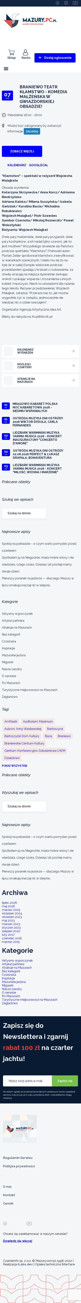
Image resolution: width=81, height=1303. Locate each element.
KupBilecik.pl (42, 316)
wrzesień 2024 (12, 913)
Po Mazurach (11, 683)
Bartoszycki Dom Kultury (21, 736)
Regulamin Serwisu (17, 1158)
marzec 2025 (11, 910)
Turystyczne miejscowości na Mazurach (29, 690)
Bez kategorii (11, 634)
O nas (7, 1186)
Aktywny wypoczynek (17, 613)
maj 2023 (8, 920)
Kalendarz (17, 165)
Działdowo (12, 758)
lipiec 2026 (9, 902)
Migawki (7, 662)
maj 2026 (8, 906)
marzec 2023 (11, 924)
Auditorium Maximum (38, 721)
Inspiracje (8, 648)
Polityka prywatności (19, 1166)
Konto (26, 58)
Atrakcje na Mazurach (17, 627)
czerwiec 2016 (12, 938)
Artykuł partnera (13, 620)
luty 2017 (8, 934)
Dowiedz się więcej (17, 1241)
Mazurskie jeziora (14, 655)
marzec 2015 (11, 942)
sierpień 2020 (11, 931)
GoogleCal (38, 165)
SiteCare (68, 1264)
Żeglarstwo (10, 697)
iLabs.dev (25, 1264)
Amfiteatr (10, 721)
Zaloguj (32, 131)
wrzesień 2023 (12, 917)
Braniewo (64, 736)
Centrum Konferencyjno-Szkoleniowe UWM (34, 750)
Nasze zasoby (12, 669)
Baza (48, 736)
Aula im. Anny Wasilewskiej (22, 729)
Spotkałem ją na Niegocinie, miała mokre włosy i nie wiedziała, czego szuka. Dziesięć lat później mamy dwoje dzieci (38, 564)
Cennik (8, 1203)
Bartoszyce (55, 729)
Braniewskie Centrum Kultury (24, 743)
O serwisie (9, 676)
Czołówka (9, 641)
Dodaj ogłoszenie (58, 58)
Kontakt (9, 1195)
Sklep (11, 58)
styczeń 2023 (11, 927)
